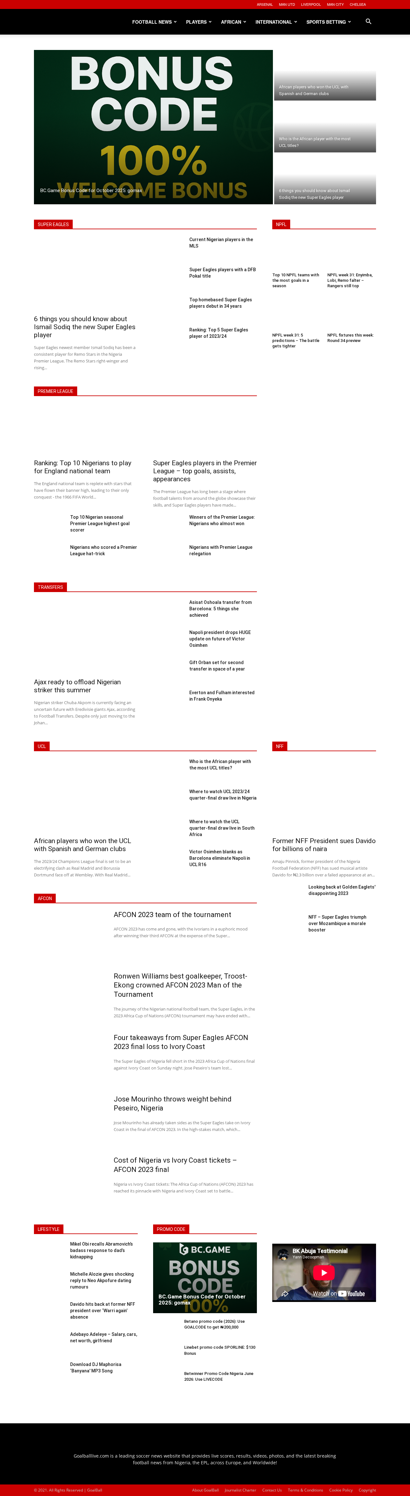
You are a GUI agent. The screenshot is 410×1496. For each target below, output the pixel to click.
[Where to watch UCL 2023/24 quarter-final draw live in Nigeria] (168, 800)
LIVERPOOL (311, 4)
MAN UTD (287, 4)
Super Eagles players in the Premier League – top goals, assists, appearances (205, 471)
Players (196, 22)
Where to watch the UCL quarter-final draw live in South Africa (222, 828)
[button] (368, 22)
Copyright (367, 1490)
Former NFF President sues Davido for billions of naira (324, 845)
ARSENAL (265, 4)
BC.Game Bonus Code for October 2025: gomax (202, 1299)
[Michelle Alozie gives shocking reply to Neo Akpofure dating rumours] (49, 1283)
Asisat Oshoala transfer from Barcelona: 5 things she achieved (220, 609)
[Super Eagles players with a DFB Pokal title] (168, 278)
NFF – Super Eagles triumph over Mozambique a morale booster (337, 923)
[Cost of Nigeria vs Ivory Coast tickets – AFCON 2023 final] (69, 1182)
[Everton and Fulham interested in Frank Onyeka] (168, 701)
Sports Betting (326, 22)
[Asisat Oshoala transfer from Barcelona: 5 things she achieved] (168, 611)
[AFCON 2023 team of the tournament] (69, 937)
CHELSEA (358, 4)
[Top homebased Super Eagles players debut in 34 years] (168, 309)
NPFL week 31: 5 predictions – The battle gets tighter (295, 340)
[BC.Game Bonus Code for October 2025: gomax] (153, 127)
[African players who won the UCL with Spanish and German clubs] (325, 75)
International (274, 22)
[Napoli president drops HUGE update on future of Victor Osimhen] (168, 641)
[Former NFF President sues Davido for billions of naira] (324, 797)
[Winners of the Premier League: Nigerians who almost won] (168, 526)
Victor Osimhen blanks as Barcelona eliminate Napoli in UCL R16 (219, 858)
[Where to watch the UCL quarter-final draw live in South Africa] (168, 831)
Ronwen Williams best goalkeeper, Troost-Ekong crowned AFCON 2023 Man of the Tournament (180, 985)
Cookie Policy (341, 1490)
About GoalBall (205, 1490)
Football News (152, 22)
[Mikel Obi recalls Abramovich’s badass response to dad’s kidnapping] (49, 1253)
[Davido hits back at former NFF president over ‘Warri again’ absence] (49, 1313)
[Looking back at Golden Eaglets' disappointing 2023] (287, 896)
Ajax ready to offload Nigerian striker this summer (77, 686)
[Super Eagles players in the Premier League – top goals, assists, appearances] (205, 430)
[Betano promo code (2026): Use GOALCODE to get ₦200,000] (166, 1329)
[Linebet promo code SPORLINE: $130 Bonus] (166, 1355)
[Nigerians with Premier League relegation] (168, 556)
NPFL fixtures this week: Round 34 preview (350, 338)
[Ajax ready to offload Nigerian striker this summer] (86, 637)
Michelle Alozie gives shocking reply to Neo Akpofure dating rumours (102, 1280)
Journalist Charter (240, 1490)
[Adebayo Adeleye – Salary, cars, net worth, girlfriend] (49, 1343)
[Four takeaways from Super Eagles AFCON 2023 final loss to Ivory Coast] (69, 1060)
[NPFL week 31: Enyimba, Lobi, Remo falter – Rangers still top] (351, 255)
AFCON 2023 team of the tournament (172, 915)
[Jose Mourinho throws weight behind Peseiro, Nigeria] (69, 1121)
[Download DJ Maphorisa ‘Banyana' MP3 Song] (49, 1374)
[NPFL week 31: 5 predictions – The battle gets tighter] (296, 315)
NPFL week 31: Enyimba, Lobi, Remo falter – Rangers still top (350, 280)
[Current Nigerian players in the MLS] (168, 248)
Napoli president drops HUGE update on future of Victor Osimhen (220, 639)
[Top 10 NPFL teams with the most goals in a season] (296, 255)
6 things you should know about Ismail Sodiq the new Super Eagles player (84, 327)
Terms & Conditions (305, 1490)
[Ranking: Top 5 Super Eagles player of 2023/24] (168, 339)
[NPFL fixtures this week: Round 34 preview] (351, 315)
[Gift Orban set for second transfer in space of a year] (168, 671)
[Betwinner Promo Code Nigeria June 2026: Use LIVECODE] (166, 1382)
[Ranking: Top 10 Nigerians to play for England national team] (86, 430)
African (231, 22)
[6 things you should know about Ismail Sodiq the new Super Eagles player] (325, 179)
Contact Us (272, 1490)
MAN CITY (335, 4)
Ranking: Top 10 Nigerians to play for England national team (82, 467)
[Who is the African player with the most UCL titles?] (325, 127)
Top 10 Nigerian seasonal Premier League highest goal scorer (100, 524)
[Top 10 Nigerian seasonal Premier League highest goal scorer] (49, 526)
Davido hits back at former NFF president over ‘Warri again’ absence (102, 1310)
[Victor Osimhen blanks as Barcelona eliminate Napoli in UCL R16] (168, 861)
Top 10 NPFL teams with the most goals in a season (295, 280)
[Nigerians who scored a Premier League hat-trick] (49, 556)
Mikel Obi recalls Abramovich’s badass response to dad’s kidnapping (101, 1250)
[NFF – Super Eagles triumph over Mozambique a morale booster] (287, 926)
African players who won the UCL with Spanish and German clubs (82, 845)
